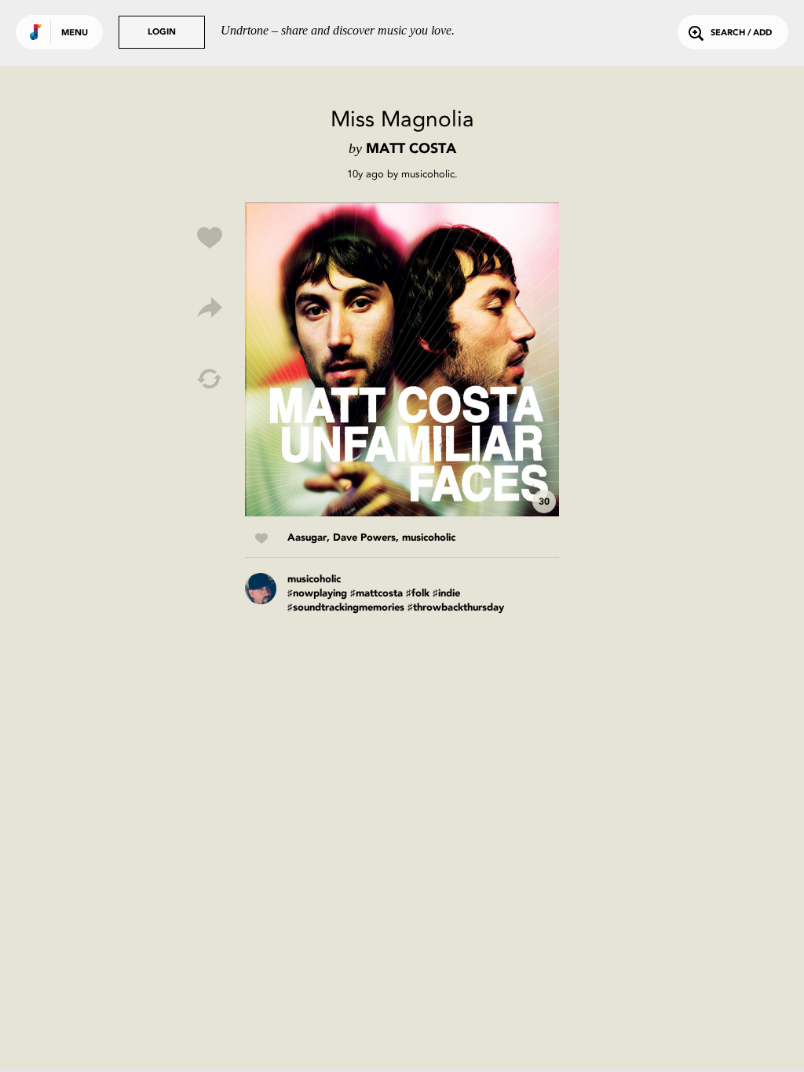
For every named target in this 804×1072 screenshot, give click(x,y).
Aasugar (307, 538)
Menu (74, 33)
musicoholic (428, 174)
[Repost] (209, 379)
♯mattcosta (376, 594)
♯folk (417, 594)
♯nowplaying (317, 594)
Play (402, 359)
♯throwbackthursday (455, 608)
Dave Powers (364, 538)
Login (162, 32)
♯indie (446, 594)
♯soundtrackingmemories (345, 608)
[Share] (209, 308)
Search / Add (741, 33)
